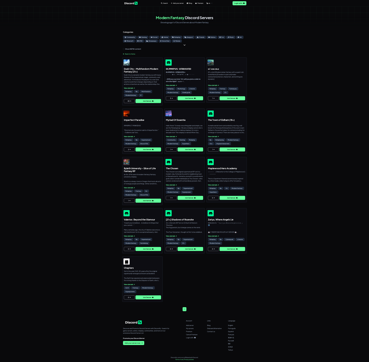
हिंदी (229, 344)
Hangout (190, 37)
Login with (238, 3)
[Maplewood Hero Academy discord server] (211, 162)
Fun (222, 37)
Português (232, 328)
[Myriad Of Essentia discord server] (168, 114)
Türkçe (230, 350)
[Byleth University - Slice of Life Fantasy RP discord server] (126, 162)
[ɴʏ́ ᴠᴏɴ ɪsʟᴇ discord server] (211, 62)
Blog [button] (190, 3)
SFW (140, 41)
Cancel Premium (191, 335)
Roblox (212, 37)
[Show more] (184, 45)
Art (240, 37)
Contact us (211, 331)
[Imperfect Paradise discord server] (126, 114)
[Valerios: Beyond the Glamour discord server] (126, 213)
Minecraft (129, 41)
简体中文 (231, 338)
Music (232, 37)
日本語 (230, 347)
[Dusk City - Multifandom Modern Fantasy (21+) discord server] (126, 62)
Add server (190, 325)
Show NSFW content (133, 49)
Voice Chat (165, 41)
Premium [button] (200, 3)
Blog (208, 325)
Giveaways (152, 41)
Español (231, 331)
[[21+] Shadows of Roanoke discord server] (168, 213)
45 (129, 101)
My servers (190, 328)
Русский (231, 341)
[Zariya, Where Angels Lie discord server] (211, 213)
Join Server (147, 101)
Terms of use (179, 359)
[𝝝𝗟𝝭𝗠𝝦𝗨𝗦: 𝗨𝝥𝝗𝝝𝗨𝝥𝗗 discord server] (168, 62)
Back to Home (130, 54)
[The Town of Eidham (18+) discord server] (211, 114)
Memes (177, 41)
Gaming (144, 37)
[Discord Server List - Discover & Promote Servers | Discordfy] (131, 3)
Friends (201, 37)
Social (155, 37)
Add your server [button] (178, 3)
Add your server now (133, 343)
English (230, 325)
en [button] (209, 3)
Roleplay (177, 37)
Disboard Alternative (214, 328)
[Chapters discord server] (126, 261)
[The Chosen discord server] (168, 162)
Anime (166, 37)
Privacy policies (189, 359)
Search (165, 3)
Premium (189, 331)
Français (231, 335)
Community (131, 37)
